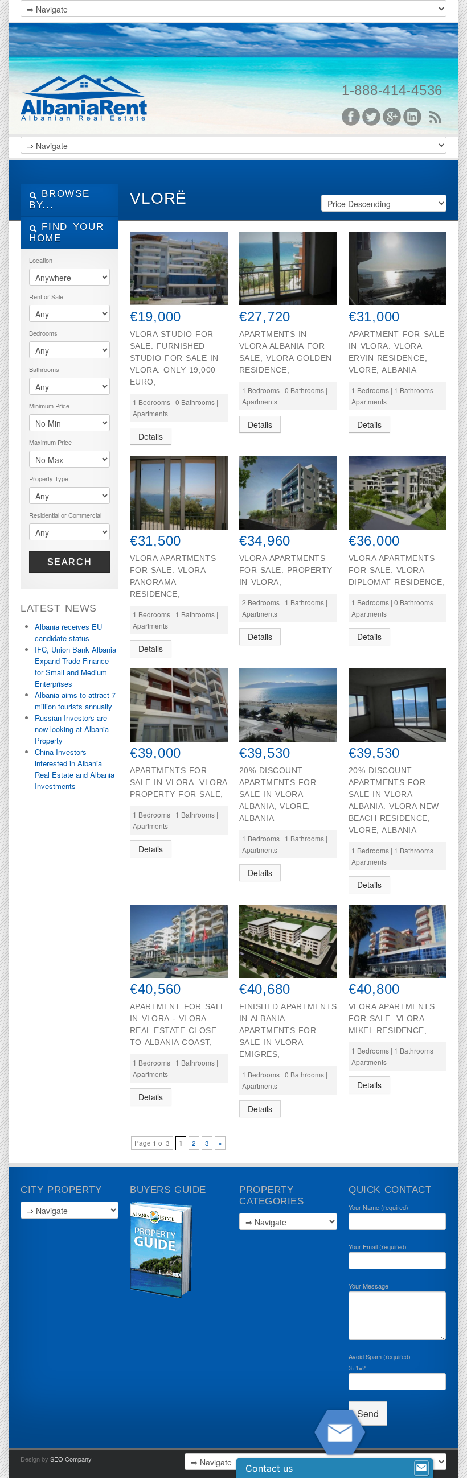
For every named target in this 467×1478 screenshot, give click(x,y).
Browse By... (59, 199)
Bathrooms (44, 369)
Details (150, 436)
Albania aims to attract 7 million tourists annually (75, 701)
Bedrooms (43, 332)
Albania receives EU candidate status (68, 632)
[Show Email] (421, 1468)
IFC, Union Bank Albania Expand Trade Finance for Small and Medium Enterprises (75, 666)
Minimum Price (49, 405)
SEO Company (71, 1458)
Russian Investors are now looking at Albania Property (72, 729)
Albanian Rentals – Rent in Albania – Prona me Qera (106, 79)
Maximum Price (50, 442)
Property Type (48, 478)
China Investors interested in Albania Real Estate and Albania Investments (74, 768)
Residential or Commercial (65, 514)
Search (69, 562)
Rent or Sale (46, 296)
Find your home (66, 232)
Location (40, 260)
